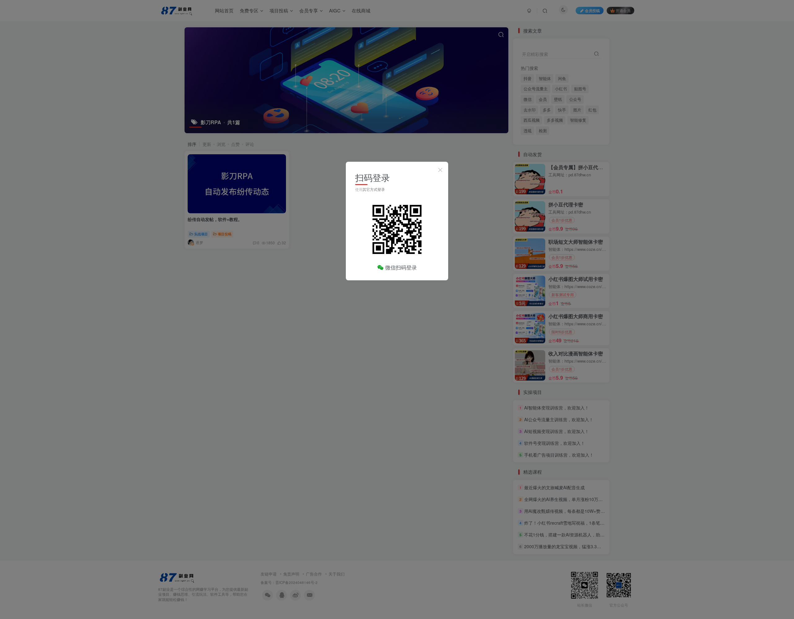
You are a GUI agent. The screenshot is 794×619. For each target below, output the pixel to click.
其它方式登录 (374, 189)
